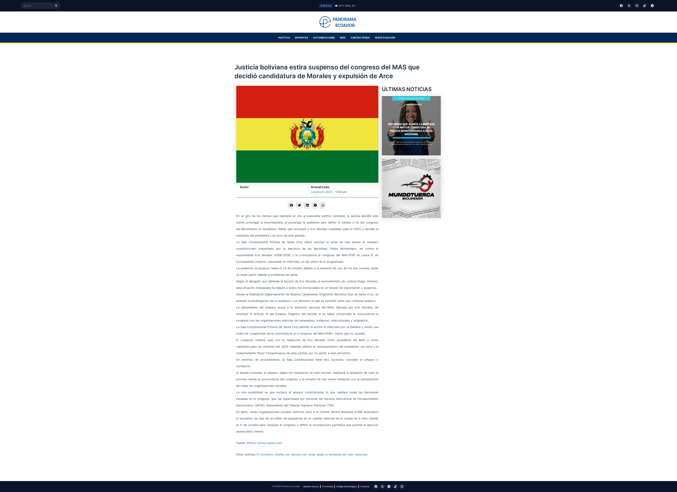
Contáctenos (360, 37)
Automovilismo (324, 37)
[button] (291, 205)
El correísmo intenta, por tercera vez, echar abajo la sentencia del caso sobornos (312, 454)
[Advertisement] (411, 243)
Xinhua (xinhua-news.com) (264, 443)
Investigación (385, 37)
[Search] (56, 5)
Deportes (301, 37)
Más (343, 37)
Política (284, 37)
